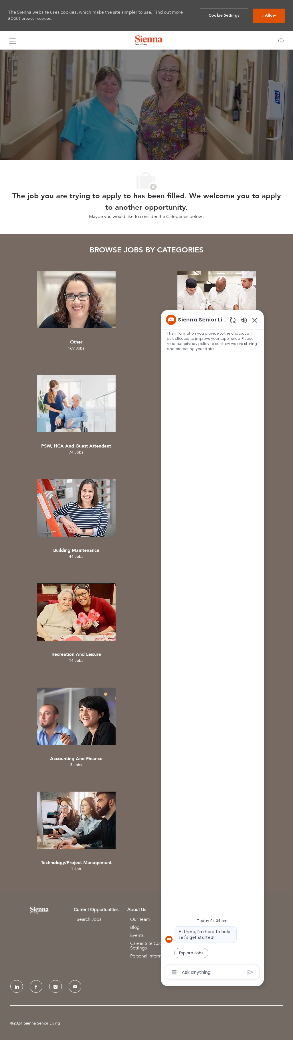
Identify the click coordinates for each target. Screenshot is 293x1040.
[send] (250, 972)
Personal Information (151, 956)
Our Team (140, 919)
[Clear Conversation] (233, 320)
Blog (135, 927)
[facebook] (36, 986)
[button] (224, 15)
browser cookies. (36, 18)
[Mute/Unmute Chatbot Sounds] (243, 320)
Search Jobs (89, 919)
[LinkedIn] (16, 986)
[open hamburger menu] (12, 40)
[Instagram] (55, 986)
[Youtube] (75, 986)
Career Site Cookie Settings (149, 945)
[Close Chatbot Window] (254, 320)
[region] (212, 645)
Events (137, 935)
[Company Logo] (148, 40)
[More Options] (174, 972)
